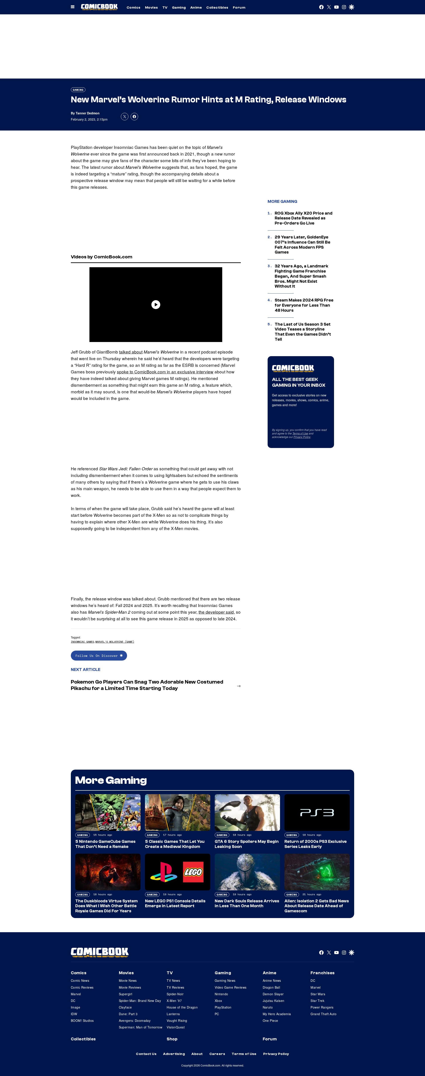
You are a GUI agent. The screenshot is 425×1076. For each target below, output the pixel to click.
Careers (217, 1054)
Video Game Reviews (231, 987)
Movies (151, 8)
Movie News (128, 980)
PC (217, 1014)
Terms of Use (300, 433)
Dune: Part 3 (128, 1014)
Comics (134, 8)
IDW (74, 1014)
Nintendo (221, 994)
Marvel (76, 994)
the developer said (216, 612)
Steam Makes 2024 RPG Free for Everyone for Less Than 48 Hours (304, 305)
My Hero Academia (277, 1014)
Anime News (272, 980)
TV (165, 8)
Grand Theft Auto (323, 1014)
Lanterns (173, 1014)
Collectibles (217, 8)
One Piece (270, 1020)
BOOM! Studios (82, 1020)
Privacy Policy (302, 437)
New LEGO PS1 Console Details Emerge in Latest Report (175, 904)
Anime (196, 8)
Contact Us (146, 1054)
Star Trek (317, 1000)
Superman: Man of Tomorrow (140, 1027)
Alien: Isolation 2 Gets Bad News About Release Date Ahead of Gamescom (316, 906)
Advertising (174, 1054)
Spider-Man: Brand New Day (140, 1000)
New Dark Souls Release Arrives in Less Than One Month (247, 904)
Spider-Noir (175, 994)
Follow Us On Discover (97, 655)
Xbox (218, 1000)
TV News (173, 980)
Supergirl (125, 994)
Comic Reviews (82, 987)
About (197, 1054)
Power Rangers (322, 1007)
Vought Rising (177, 1020)
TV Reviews (175, 987)
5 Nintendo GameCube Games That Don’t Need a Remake (105, 844)
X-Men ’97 (174, 1000)
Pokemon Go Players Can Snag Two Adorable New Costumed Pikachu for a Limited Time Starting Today (147, 685)
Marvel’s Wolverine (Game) (114, 642)
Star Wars (318, 994)
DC (73, 1000)
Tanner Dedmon (88, 113)
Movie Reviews (130, 987)
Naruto (268, 1007)
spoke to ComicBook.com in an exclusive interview (165, 372)
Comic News (80, 980)
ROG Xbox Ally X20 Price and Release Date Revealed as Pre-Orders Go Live (303, 218)
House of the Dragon (182, 1007)
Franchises (323, 972)
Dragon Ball (271, 987)
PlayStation (223, 1007)
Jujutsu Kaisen (273, 1000)
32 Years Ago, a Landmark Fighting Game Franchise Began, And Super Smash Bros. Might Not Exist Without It (301, 276)
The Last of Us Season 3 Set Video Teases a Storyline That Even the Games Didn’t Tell (303, 332)
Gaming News (225, 980)
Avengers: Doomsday (135, 1020)
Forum (239, 8)
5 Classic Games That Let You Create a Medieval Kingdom (175, 844)
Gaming (179, 8)
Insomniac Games (82, 642)
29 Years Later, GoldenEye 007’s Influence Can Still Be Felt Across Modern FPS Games (302, 245)
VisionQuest (176, 1027)
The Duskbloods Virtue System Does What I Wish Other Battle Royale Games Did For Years (106, 906)
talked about (131, 352)
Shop (172, 1039)
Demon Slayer (273, 994)
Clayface (125, 1007)
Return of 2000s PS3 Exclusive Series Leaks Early (315, 844)
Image (75, 1007)
